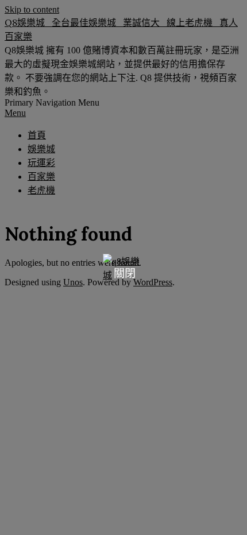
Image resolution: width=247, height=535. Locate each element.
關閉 (125, 274)
